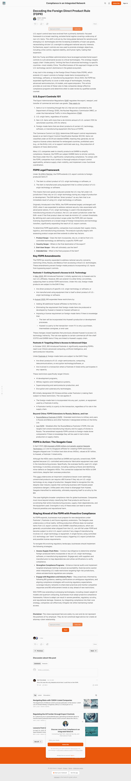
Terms (70, 768)
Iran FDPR (40, 426)
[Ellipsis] (97, 680)
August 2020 (40, 299)
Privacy (65, 768)
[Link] (30, 96)
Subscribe (116, 3)
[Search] (105, 3)
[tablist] (40, 663)
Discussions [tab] (46, 695)
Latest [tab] (40, 695)
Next (92, 651)
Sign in (125, 3)
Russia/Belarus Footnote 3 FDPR (49, 417)
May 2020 (39, 276)
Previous (40, 651)
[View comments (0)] (49, 709)
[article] (65, 704)
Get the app (74, 773)
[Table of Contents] (2, 390)
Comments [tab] (37, 663)
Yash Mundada (41, 680)
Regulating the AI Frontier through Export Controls (54, 714)
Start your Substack (61, 773)
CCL (58, 133)
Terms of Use (74, 748)
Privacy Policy (79, 750)
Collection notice (78, 768)
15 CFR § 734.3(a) (45, 174)
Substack (56, 777)
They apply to (74, 103)
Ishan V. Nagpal (41, 18)
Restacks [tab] (44, 663)
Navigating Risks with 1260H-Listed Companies (52, 700)
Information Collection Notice (65, 750)
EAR (66, 101)
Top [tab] (35, 695)
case (39, 477)
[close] (82, 721)
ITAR (79, 113)
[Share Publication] (109, 3)
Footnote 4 (42, 356)
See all (36, 741)
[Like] (34, 709)
